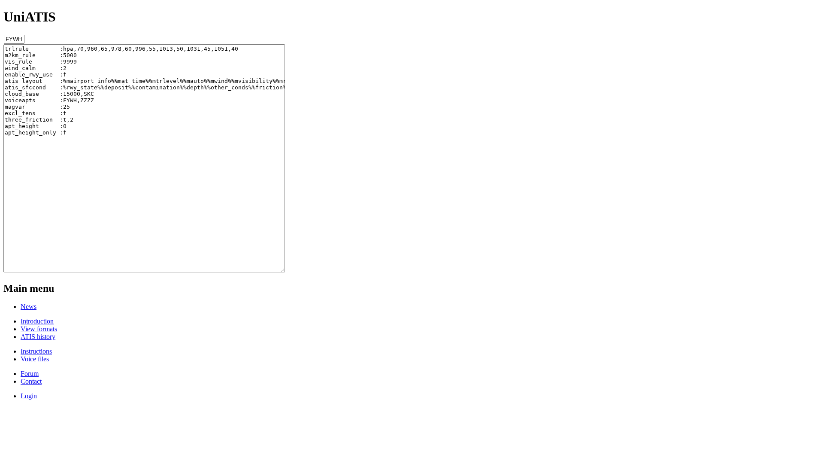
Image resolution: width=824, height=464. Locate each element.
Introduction (37, 321)
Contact (31, 381)
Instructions (36, 351)
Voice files (35, 359)
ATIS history (38, 336)
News (28, 306)
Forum (30, 373)
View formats (39, 329)
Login (29, 396)
